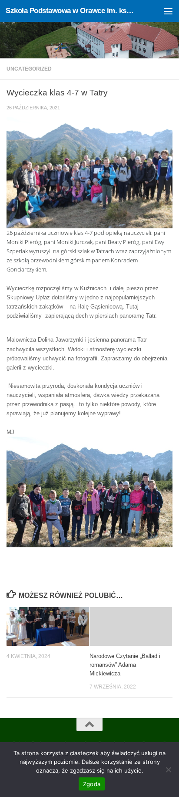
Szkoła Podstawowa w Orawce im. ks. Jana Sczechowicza (70, 11)
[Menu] (168, 11)
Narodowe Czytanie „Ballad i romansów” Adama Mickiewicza (125, 665)
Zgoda (91, 783)
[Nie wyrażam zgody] (168, 769)
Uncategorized (29, 69)
